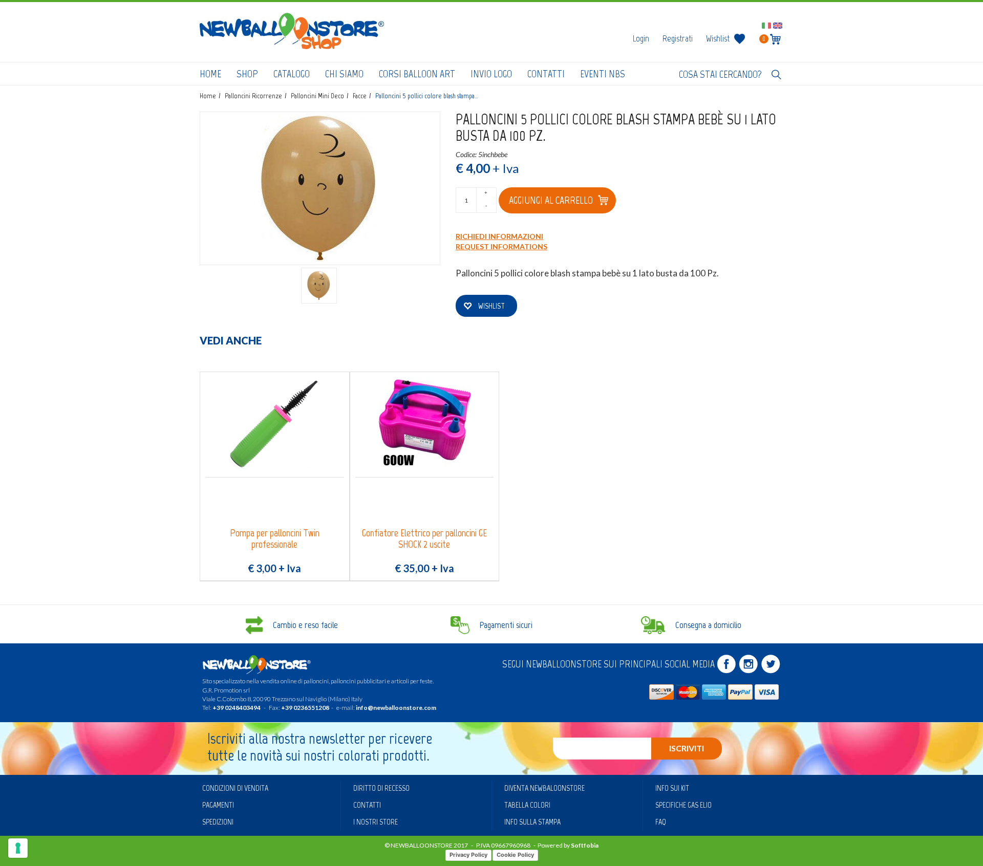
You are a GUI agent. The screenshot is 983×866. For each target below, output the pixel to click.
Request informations (501, 246)
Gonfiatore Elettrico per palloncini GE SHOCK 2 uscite (424, 538)
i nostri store (375, 822)
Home (210, 74)
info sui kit (672, 788)
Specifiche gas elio (683, 805)
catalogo (291, 74)
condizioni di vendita (235, 788)
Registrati (678, 38)
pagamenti (218, 805)
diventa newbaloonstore (544, 788)
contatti (546, 74)
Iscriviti (686, 748)
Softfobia (585, 845)
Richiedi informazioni (499, 236)
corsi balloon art (417, 74)
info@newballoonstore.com (396, 707)
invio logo (491, 74)
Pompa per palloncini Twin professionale (274, 538)
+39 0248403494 (236, 707)
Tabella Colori (527, 805)
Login (641, 38)
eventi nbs (602, 74)
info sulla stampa (532, 822)
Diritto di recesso (381, 788)
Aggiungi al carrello (551, 200)
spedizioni (217, 822)
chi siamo (344, 74)
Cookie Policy (515, 854)
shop (247, 74)
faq (660, 822)
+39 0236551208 (305, 707)
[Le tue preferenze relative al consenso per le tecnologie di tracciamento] (18, 848)
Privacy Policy (468, 854)
